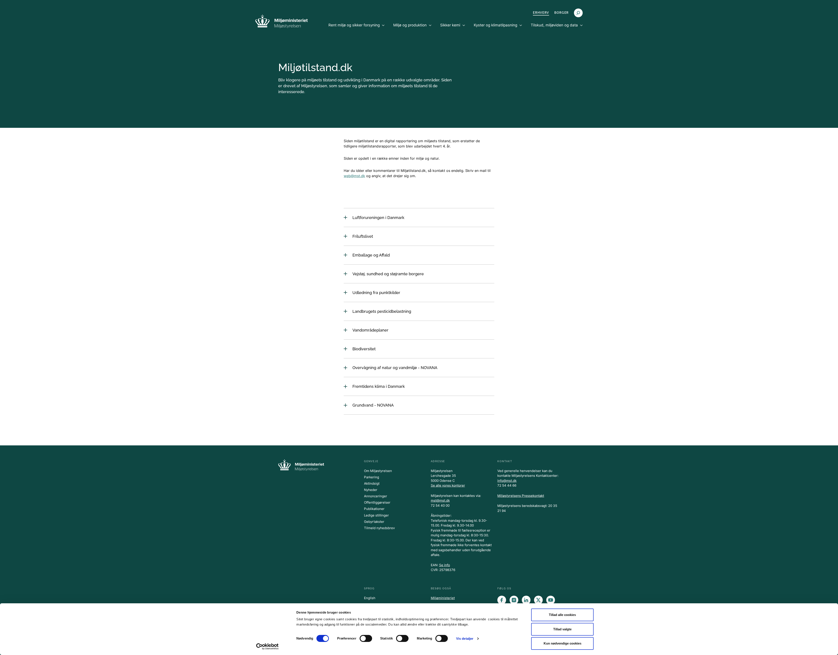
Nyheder (370, 490)
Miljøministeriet (443, 598)
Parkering (371, 477)
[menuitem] (356, 28)
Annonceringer (375, 496)
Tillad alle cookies (562, 615)
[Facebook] (501, 600)
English (369, 598)
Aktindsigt (372, 483)
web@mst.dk (354, 176)
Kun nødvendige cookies (562, 643)
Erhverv (541, 12)
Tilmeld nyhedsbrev (379, 528)
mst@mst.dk (440, 500)
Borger (561, 12)
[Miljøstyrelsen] (281, 21)
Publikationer (374, 509)
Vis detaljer (464, 638)
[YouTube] (550, 600)
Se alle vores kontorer (448, 485)
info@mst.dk (507, 481)
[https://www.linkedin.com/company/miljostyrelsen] (526, 600)
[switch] (366, 638)
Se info (444, 565)
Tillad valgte (562, 629)
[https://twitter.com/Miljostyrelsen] (538, 600)
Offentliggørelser (377, 502)
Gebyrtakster (374, 522)
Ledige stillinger (376, 515)
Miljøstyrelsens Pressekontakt (520, 496)
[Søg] (578, 13)
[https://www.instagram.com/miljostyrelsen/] (514, 600)
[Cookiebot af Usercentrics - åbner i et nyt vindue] (267, 646)
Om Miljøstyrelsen (378, 471)
